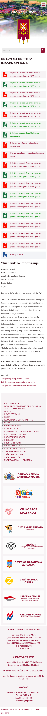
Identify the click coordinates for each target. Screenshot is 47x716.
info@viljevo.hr (26, 701)
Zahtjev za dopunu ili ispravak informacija (18, 386)
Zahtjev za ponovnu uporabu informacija (18, 382)
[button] (43, 4)
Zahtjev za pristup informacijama (15, 379)
